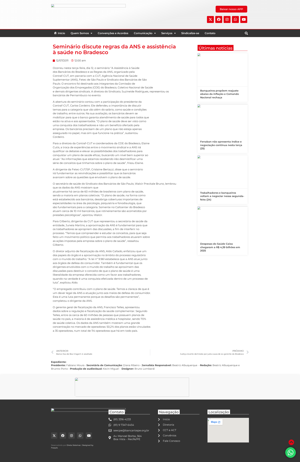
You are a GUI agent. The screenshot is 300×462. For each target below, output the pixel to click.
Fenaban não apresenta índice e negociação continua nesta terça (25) (221, 145)
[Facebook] (218, 19)
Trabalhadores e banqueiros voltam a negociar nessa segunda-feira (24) (222, 196)
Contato (210, 33)
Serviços (166, 33)
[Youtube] (243, 19)
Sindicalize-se (190, 33)
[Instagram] (227, 19)
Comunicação (143, 33)
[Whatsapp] (235, 19)
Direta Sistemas (74, 445)
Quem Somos (80, 33)
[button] (246, 33)
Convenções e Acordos (113, 33)
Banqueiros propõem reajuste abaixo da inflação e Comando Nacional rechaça (219, 94)
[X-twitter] (210, 19)
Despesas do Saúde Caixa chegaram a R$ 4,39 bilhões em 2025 (220, 247)
